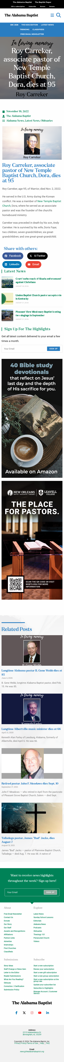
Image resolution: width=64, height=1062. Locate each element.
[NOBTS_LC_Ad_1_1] (32, 540)
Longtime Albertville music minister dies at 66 (31, 729)
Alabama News (15, 121)
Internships (8, 945)
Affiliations (8, 934)
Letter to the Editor (11, 972)
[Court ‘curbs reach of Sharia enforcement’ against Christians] (7, 282)
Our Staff (7, 928)
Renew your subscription (44, 969)
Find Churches (10, 948)
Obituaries (47, 121)
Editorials (37, 921)
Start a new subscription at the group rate (46, 980)
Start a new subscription (44, 966)
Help (42, 1043)
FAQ (48, 1043)
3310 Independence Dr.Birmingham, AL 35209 (32, 1033)
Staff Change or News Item (15, 969)
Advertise (8, 941)
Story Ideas (8, 966)
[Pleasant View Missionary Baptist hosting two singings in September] (7, 315)
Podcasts (37, 928)
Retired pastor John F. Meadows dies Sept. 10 (30, 783)
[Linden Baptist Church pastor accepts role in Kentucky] (7, 298)
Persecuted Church (41, 938)
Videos (36, 941)
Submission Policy (11, 990)
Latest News (47, 25)
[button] (58, 15)
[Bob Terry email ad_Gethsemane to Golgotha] (32, 418)
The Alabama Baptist (22, 2)
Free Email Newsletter (32, 34)
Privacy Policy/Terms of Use (26, 1043)
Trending (24, 30)
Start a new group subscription (46, 976)
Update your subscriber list (45, 985)
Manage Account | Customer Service (45, 992)
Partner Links (9, 938)
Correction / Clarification (14, 986)
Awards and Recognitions (14, 931)
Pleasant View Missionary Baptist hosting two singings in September (38, 313)
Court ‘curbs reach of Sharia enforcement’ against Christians (38, 280)
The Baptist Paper (43, 2)
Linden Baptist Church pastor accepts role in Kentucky (39, 297)
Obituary (7, 983)
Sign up (53, 349)
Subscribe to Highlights (43, 988)
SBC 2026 (14, 25)
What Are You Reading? (13, 979)
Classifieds (38, 30)
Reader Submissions (12, 976)
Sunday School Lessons (43, 917)
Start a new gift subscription (45, 972)
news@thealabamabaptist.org (32, 1051)
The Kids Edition (29, 25)
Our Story (8, 924)
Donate (7, 921)
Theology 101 (39, 934)
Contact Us (8, 917)
